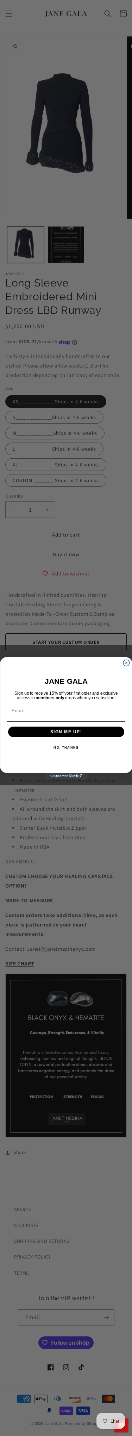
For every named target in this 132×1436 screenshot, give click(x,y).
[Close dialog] (126, 663)
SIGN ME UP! (66, 731)
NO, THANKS (66, 748)
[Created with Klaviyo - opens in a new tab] (66, 776)
